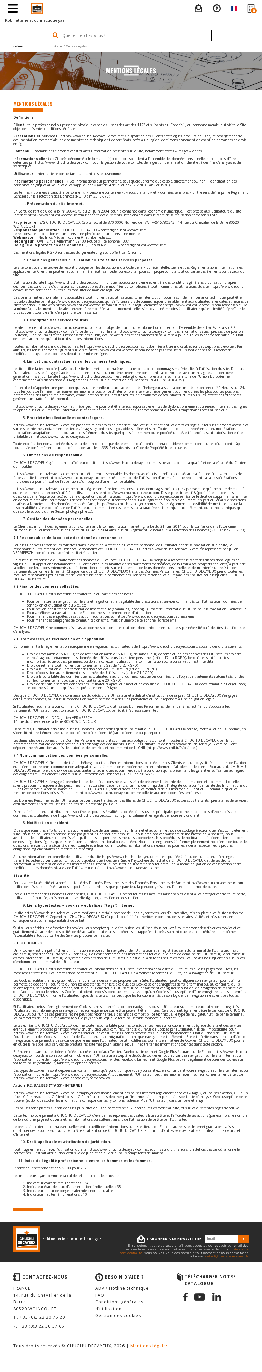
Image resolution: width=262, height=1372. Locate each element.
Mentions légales (149, 1346)
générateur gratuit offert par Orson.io (111, 252)
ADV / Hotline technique (122, 1288)
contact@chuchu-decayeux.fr (226, 1256)
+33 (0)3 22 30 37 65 (41, 1326)
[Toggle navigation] (12, 8)
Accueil (58, 46)
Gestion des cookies (118, 1315)
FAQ (99, 1295)
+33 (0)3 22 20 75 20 (42, 1317)
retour (18, 46)
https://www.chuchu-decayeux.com (88, 136)
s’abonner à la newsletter (174, 1239)
